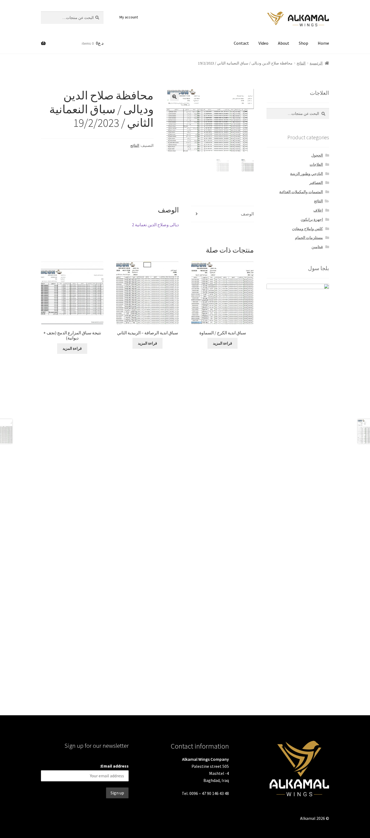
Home (323, 43)
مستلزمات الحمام (309, 237)
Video (263, 43)
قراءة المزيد (222, 343)
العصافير (316, 182)
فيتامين (317, 246)
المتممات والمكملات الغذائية (301, 191)
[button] (174, 96)
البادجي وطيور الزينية (306, 173)
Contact (241, 43)
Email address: (114, 766)
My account (128, 17)
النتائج (301, 63)
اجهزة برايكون (312, 219)
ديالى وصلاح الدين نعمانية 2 (155, 224)
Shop (303, 43)
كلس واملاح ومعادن (307, 228)
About (283, 43)
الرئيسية (316, 63)
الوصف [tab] (247, 213)
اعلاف (318, 210)
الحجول (317, 155)
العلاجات (316, 164)
